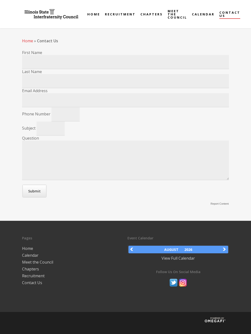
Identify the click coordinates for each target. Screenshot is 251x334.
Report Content (220, 203)
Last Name (32, 71)
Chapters (151, 14)
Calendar (203, 14)
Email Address (35, 90)
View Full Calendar (178, 258)
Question (30, 138)
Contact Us (229, 14)
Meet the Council (177, 14)
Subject (29, 128)
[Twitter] (173, 288)
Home (93, 14)
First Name (32, 52)
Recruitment (120, 14)
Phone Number (36, 114)
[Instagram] (183, 288)
